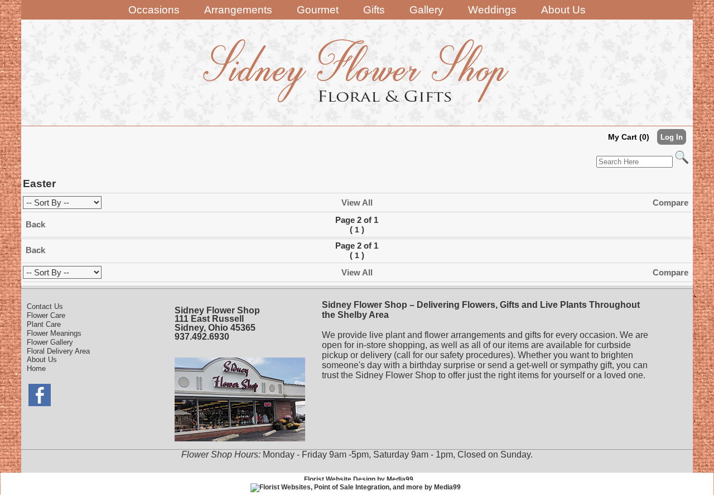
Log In (671, 137)
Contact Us (45, 306)
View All (357, 202)
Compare (670, 202)
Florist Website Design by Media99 (358, 479)
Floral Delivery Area (58, 351)
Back (35, 224)
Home (36, 368)
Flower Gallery (50, 342)
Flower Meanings (54, 333)
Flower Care (46, 315)
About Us (42, 359)
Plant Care (44, 324)
